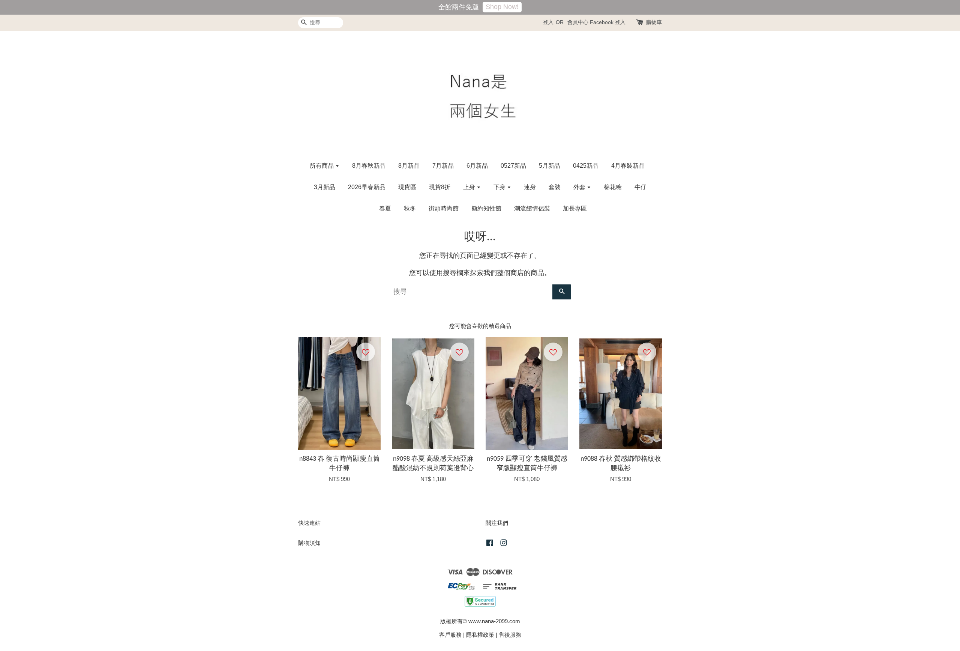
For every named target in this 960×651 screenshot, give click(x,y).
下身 (500, 187)
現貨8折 (439, 187)
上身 (470, 187)
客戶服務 (450, 634)
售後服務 (510, 634)
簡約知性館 (486, 208)
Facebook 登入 (608, 22)
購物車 (654, 22)
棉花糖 (613, 187)
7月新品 (443, 165)
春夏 (385, 208)
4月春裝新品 (628, 165)
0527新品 (513, 165)
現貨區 (407, 187)
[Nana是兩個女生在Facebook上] (490, 544)
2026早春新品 (367, 187)
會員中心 (577, 22)
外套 (580, 187)
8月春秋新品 (369, 165)
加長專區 (575, 208)
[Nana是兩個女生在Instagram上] (504, 544)
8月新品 (409, 165)
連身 (530, 187)
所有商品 (322, 165)
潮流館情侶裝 (532, 208)
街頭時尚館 (444, 208)
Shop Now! (502, 7)
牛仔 (640, 187)
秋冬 (410, 208)
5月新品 (549, 165)
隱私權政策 (480, 634)
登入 (548, 22)
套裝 (555, 187)
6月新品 (477, 165)
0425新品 (585, 165)
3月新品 (324, 187)
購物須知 (309, 543)
